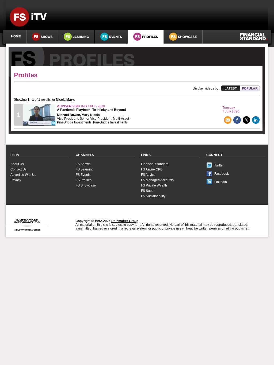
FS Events (83, 175)
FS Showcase (86, 185)
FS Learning (85, 169)
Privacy (15, 180)
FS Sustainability (153, 196)
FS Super (148, 191)
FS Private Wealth (154, 185)
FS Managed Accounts (157, 180)
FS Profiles (84, 180)
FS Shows (83, 164)
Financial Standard (155, 164)
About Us (17, 164)
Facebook (221, 174)
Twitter (219, 165)
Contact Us (18, 169)
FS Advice (148, 175)
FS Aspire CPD (152, 169)
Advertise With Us (23, 175)
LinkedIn (220, 182)
